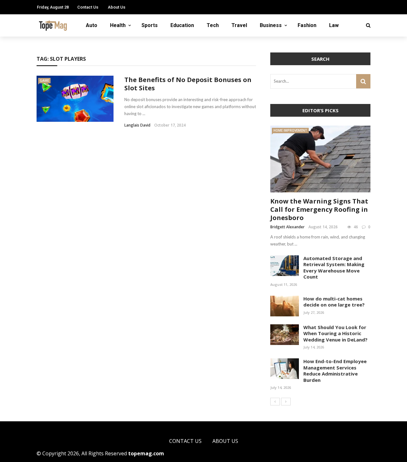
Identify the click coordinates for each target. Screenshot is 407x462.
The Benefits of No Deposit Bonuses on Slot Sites (188, 83)
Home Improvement (290, 130)
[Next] (286, 401)
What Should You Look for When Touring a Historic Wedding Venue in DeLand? (335, 333)
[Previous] (275, 401)
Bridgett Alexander (287, 227)
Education (182, 25)
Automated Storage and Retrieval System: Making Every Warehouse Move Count (333, 267)
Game (44, 80)
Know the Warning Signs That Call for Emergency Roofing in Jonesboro (319, 209)
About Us (116, 7)
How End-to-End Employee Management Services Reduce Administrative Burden (335, 370)
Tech (213, 25)
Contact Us (87, 7)
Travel (239, 25)
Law (334, 25)
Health (118, 25)
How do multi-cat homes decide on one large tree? (334, 301)
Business (271, 25)
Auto (91, 25)
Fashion (307, 25)
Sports (149, 25)
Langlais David (137, 125)
